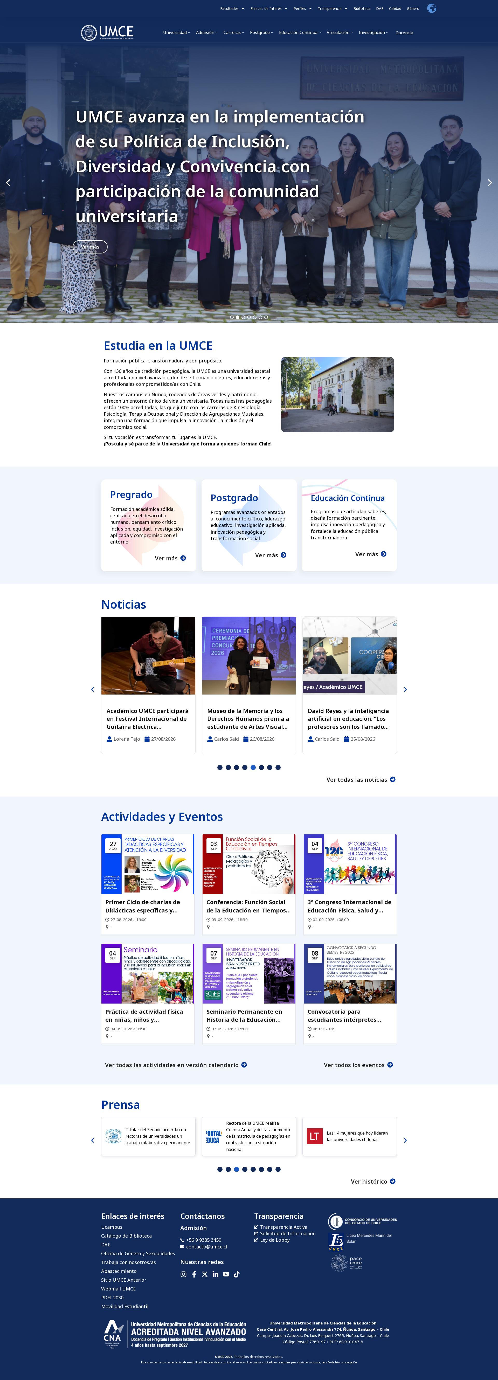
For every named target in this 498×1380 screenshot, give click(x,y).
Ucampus (111, 1227)
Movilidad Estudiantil (124, 1306)
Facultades (229, 8)
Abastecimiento (119, 1271)
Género (413, 8)
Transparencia (330, 8)
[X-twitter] (205, 1274)
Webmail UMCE (118, 1289)
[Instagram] (183, 1274)
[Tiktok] (236, 1274)
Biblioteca (362, 8)
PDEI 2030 (112, 1297)
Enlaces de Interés (266, 8)
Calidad (395, 8)
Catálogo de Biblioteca (126, 1236)
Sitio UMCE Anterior (123, 1280)
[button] (249, 183)
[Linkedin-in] (215, 1274)
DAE (379, 8)
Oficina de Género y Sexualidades (138, 1253)
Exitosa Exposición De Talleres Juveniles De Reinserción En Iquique (240, 719)
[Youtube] (226, 1274)
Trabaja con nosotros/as (128, 1262)
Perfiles (300, 8)
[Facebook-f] (194, 1274)
